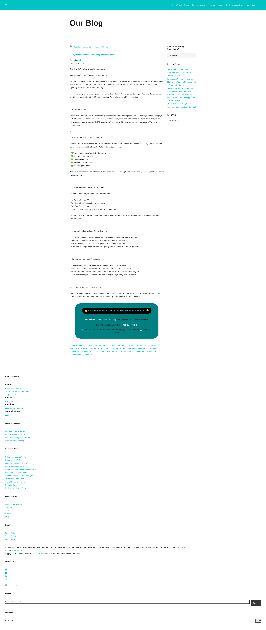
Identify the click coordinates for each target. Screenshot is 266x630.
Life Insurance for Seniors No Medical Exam (21, 469)
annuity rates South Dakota (126, 345)
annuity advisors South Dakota (81, 345)
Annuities (82, 63)
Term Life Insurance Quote (15, 479)
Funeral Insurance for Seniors (16, 472)
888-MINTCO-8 (40, 554)
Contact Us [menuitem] (251, 5)
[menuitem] (260, 5)
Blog (7, 517)
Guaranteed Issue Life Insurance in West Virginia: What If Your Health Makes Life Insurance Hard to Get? (180, 91)
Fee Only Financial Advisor (15, 434)
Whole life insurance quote (15, 482)
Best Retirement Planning (14, 441)
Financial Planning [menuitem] (216, 5)
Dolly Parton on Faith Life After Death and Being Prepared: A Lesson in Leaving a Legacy (180, 73)
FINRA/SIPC (18, 550)
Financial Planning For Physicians (18, 438)
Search (255, 603)
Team (7, 511)
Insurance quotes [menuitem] (198, 5)
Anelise (80, 60)
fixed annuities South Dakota (110, 348)
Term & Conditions (12, 536)
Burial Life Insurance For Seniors (17, 463)
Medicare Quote (11, 485)
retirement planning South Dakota (82, 354)
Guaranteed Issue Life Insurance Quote (19, 476)
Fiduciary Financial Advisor (15, 431)
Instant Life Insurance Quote (15, 457)
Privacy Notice (10, 533)
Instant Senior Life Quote (14, 460)
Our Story (8, 507)
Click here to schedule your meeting (100, 320)
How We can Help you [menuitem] (180, 5)
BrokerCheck (10, 539)
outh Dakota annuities (126, 351)
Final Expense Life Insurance (16, 466)
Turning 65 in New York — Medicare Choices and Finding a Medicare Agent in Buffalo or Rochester (181, 82)
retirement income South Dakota (146, 351)
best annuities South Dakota (147, 345)
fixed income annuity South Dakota (134, 348)
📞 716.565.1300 (128, 325)
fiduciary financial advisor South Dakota (84, 348)
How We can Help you (13, 504)
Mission (8, 514)
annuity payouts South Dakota (104, 345)
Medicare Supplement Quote (15, 488)
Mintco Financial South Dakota (105, 351)
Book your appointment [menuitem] (234, 5)
